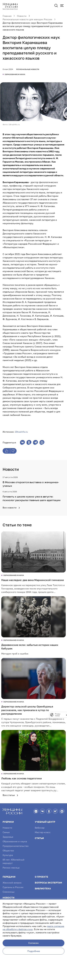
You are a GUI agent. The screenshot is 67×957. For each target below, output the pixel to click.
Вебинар (40, 827)
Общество (8, 850)
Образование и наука (15, 841)
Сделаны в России (13, 887)
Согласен (33, 943)
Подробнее (33, 951)
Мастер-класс (43, 832)
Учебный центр (45, 821)
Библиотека (43, 888)
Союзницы (8, 891)
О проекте (41, 876)
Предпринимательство (15, 846)
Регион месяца (11, 867)
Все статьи (9, 795)
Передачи (9, 876)
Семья (6, 832)
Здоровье (8, 836)
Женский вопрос (12, 882)
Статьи (39, 838)
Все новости (10, 507)
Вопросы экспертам (48, 882)
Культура (8, 855)
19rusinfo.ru (21, 431)
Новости (7, 827)
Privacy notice (57, 715)
